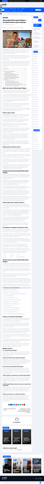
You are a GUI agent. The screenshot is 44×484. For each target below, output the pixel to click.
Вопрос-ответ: (6, 79)
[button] (24, 69)
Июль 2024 (35, 90)
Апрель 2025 (35, 81)
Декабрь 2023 (35, 106)
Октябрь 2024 (35, 83)
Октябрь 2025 (35, 76)
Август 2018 (35, 126)
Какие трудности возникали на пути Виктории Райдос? (14, 83)
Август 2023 (35, 112)
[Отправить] (1, 14)
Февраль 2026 (35, 67)
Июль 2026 (35, 56)
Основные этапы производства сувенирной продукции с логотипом (37, 46)
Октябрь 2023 (35, 110)
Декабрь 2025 (35, 72)
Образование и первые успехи (9, 73)
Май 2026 (35, 61)
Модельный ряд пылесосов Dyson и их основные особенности (37, 33)
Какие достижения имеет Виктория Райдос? (13, 81)
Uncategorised (5, 17)
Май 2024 (35, 94)
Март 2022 (35, 117)
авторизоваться (19, 449)
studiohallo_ (7, 24)
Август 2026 (35, 54)
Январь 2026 (35, 70)
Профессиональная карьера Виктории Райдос (11, 74)
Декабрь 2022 (35, 115)
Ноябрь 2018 (35, 119)
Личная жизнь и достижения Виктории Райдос (11, 77)
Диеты (18, 8)
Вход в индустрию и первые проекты (10, 75)
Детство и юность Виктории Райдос (9, 71)
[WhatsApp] (1, 5)
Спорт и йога (35, 148)
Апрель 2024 (35, 97)
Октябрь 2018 (35, 121)
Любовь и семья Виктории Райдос (10, 78)
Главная (6, 8)
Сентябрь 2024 (36, 85)
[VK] (1, 10)
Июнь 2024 (35, 92)
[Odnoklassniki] (1, 12)
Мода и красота (36, 139)
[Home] (3, 10)
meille (4, 4)
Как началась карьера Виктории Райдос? (12, 82)
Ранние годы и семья (8, 72)
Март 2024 (35, 99)
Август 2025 (35, 79)
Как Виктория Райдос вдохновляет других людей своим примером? (16, 84)
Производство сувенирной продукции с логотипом (37, 41)
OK (40, 482)
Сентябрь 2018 (35, 124)
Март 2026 (35, 65)
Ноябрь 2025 (35, 74)
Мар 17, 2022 (5, 442)
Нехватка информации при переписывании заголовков (37, 29)
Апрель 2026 (35, 63)
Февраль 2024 (35, 101)
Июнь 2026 (35, 58)
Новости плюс (35, 141)
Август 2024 (35, 88)
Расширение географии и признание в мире (11, 76)
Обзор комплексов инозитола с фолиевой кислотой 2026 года (37, 37)
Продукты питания (12, 8)
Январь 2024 (35, 103)
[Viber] (1, 7)
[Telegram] (1, 9)
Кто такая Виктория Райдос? (11, 80)
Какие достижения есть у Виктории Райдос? (13, 85)
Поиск (35, 17)
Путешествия (35, 146)
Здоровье (22, 8)
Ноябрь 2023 (35, 108)
